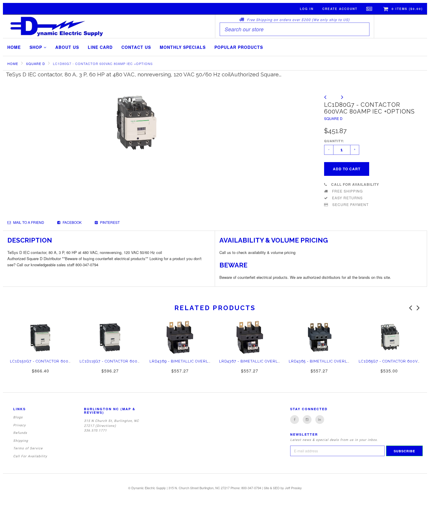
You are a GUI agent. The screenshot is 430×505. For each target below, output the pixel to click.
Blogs (18, 417)
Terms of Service (28, 448)
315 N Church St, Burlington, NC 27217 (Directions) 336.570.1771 (111, 425)
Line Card (100, 47)
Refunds (20, 433)
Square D (333, 118)
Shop (37, 47)
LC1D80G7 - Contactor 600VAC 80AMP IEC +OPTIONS (103, 63)
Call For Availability (30, 456)
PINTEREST (109, 222)
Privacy (19, 425)
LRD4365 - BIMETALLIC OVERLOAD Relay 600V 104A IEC (344, 361)
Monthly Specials (183, 47)
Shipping (20, 441)
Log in (307, 9)
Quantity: (334, 141)
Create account (339, 9)
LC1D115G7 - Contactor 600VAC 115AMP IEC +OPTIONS (134, 361)
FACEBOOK (72, 222)
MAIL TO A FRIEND (28, 222)
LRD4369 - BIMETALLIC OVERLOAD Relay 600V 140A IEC (204, 361)
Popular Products (238, 47)
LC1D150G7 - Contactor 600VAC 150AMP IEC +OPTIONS (65, 361)
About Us (67, 47)
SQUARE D (35, 63)
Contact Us (136, 47)
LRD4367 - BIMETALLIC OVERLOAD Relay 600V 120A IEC (274, 361)
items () (407, 9)
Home (14, 47)
